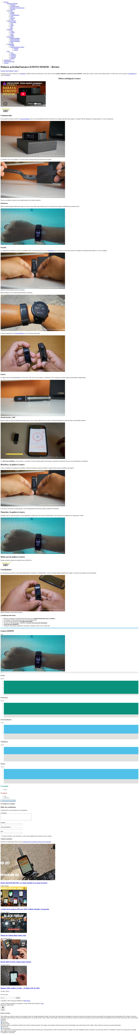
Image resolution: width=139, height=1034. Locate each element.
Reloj (11, 28)
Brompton (12, 5)
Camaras (16, 50)
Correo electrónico (5, 827)
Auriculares (13, 22)
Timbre (12, 35)
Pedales (12, 45)
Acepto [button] (25, 1003)
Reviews (6, 2)
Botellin (12, 13)
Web (2, 831)
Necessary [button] (3, 1020)
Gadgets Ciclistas (11, 21)
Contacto (6, 63)
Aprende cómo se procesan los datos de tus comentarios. (37, 841)
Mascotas (12, 18)
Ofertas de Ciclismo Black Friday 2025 (13, 935)
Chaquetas (13, 57)
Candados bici (7, 60)
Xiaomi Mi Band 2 (25, 119)
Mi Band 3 (23, 73)
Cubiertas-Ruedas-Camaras (17, 47)
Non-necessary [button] (4, 1026)
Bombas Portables (14, 39)
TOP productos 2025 (9, 61)
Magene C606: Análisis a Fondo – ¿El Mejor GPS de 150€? (20, 988)
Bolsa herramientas (15, 41)
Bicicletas (12, 9)
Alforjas (12, 12)
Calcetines (13, 54)
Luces (11, 34)
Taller (11, 42)
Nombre (3, 822)
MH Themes (27, 1000)
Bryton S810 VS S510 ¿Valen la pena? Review (16, 962)
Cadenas (12, 32)
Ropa (8, 51)
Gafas (11, 16)
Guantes (12, 58)
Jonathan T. (11, 71)
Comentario (4, 813)
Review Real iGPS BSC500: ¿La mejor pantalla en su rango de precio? (24, 883)
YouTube (7, 75)
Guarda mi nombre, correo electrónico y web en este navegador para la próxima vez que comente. (27, 836)
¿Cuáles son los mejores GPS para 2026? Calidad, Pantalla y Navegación (25, 909)
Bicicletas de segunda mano (17, 7)
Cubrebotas (13, 55)
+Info (42, 1003)
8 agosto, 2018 (4, 71)
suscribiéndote (132, 73)
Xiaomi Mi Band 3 (20, 333)
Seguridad (9, 29)
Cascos (12, 31)
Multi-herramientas (15, 38)
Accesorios (10, 10)
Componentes (10, 44)
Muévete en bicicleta (12, 3)
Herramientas (10, 37)
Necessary (5, 1022)
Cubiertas (16, 48)
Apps (11, 23)
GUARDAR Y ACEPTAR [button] (8, 1032)
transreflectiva (51, 250)
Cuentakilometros (14, 15)
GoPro (12, 25)
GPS (11, 26)
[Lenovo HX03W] (33, 671)
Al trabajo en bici (14, 6)
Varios (12, 19)
